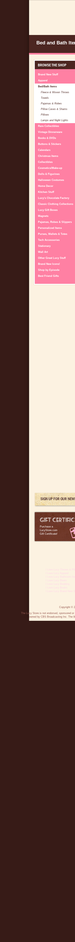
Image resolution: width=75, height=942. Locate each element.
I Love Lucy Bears (56, 580)
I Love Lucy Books (56, 587)
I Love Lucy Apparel (57, 573)
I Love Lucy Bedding (57, 583)
